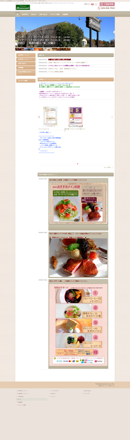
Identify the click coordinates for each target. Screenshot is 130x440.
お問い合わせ (22, 63)
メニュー (53, 396)
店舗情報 (20, 67)
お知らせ (53, 393)
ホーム (19, 399)
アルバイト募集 (22, 80)
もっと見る (107, 167)
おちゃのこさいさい (109, 384)
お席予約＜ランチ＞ (24, 55)
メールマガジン (55, 390)
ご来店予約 (20, 396)
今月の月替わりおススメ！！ (24, 72)
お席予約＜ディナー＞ (24, 59)
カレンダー (87, 393)
